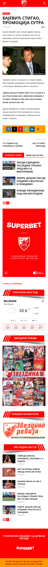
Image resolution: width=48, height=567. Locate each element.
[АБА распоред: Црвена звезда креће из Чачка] (9, 472)
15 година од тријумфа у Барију (13, 144)
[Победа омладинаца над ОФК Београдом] (9, 193)
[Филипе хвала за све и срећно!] (9, 484)
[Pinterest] (20, 129)
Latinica (6, 283)
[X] (14, 129)
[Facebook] (8, 129)
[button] (4, 3)
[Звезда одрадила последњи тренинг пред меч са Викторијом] (9, 165)
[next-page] (7, 203)
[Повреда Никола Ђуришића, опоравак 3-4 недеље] (9, 458)
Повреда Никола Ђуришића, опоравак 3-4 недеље (30, 458)
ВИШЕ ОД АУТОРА (34, 155)
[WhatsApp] (26, 129)
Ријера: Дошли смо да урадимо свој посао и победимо (31, 181)
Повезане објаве (13, 155)
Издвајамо (7, 168)
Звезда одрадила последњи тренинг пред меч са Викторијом (29, 167)
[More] (38, 129)
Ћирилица (17, 283)
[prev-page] (4, 203)
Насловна (6, 9)
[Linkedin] (32, 129)
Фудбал (15, 9)
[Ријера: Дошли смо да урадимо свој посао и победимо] (9, 181)
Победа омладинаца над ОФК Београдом (30, 192)
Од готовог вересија (38, 144)
